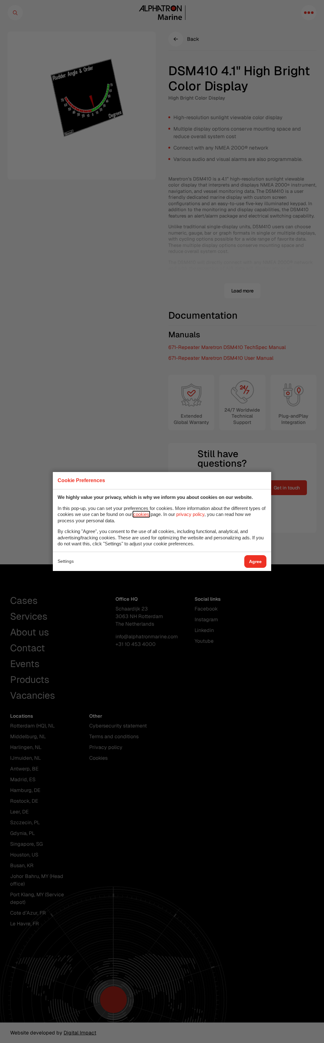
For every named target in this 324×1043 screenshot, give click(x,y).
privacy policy (190, 514)
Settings (66, 561)
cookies (141, 514)
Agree (255, 561)
